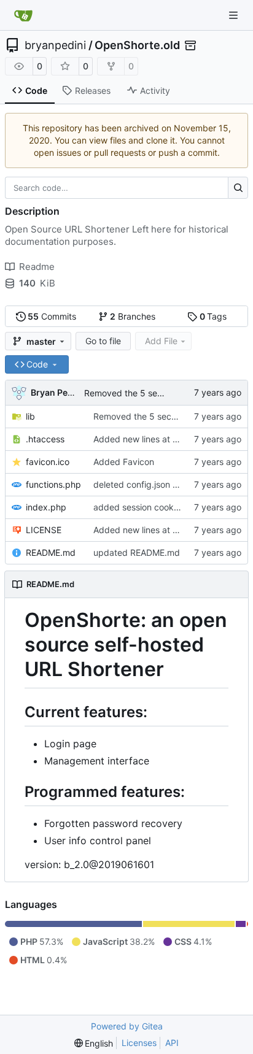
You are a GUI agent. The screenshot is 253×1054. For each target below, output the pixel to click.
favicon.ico (47, 461)
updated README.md (136, 552)
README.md (51, 552)
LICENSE (43, 530)
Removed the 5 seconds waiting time (158, 393)
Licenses (139, 1042)
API (172, 1042)
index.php (46, 507)
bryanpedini (55, 45)
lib (30, 416)
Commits (52, 316)
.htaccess (45, 439)
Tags (213, 316)
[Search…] (238, 188)
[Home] (23, 15)
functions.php (53, 484)
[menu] (94, 1043)
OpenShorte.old (137, 45)
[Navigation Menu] (234, 15)
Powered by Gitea (127, 1026)
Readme (37, 266)
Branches (132, 316)
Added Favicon (123, 461)
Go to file (103, 341)
